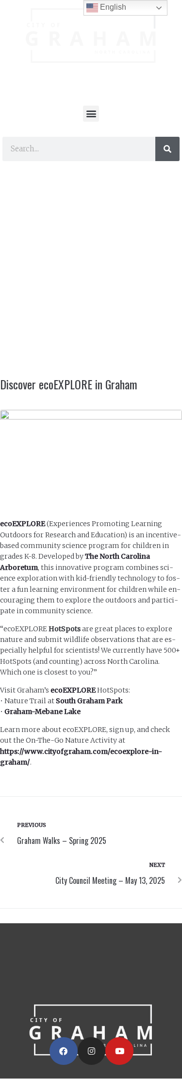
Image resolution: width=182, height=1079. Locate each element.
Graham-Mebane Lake (42, 711)
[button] (91, 114)
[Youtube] (119, 1051)
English (112, 7)
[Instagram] (92, 1051)
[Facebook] (64, 1051)
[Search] (167, 149)
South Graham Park (89, 700)
